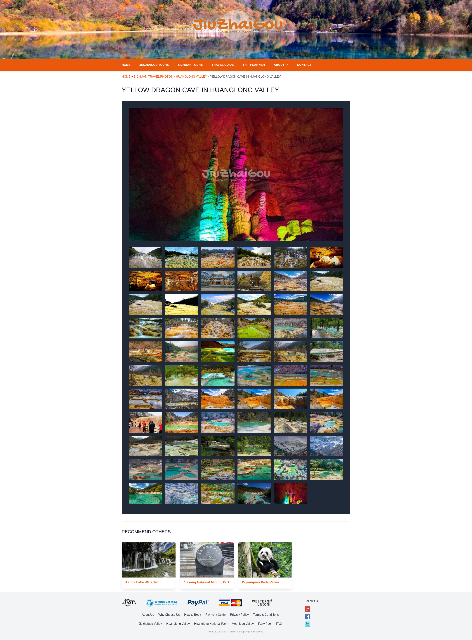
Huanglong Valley (191, 76)
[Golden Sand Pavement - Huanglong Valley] (290, 281)
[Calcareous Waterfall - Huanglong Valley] (218, 257)
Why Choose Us (169, 614)
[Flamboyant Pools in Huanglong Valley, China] (145, 469)
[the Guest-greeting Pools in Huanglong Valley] (290, 422)
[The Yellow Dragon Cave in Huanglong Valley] (145, 281)
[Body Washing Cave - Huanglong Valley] (218, 399)
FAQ (279, 623)
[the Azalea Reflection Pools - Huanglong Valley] (290, 351)
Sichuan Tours (190, 64)
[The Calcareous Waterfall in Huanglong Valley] (181, 257)
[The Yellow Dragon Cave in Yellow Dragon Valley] (181, 281)
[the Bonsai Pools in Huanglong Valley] (326, 328)
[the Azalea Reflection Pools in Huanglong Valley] (326, 351)
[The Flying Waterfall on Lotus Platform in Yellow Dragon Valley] (218, 328)
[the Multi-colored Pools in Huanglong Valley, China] (326, 375)
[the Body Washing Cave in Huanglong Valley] (290, 399)
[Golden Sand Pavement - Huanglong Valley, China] (254, 304)
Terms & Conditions (266, 614)
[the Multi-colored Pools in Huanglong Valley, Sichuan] (145, 399)
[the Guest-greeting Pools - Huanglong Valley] (145, 446)
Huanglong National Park (210, 623)
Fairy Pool (265, 623)
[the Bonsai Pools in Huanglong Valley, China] (218, 351)
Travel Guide (223, 64)
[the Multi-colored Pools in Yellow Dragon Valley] (181, 399)
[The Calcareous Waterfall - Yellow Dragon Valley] (254, 257)
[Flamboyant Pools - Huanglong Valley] (181, 493)
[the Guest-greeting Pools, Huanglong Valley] (254, 422)
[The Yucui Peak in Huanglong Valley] (326, 446)
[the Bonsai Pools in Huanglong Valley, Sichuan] (181, 351)
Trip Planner (254, 64)
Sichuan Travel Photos (153, 76)
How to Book (192, 614)
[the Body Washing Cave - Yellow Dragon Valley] (145, 422)
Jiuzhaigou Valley (150, 623)
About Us (148, 614)
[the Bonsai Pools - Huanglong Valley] (145, 351)
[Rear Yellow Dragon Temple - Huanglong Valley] (218, 281)
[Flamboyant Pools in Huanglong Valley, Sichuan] (181, 469)
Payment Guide (215, 614)
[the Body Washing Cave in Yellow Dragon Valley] (326, 399)
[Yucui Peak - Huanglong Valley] (290, 446)
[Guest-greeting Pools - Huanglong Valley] (218, 422)
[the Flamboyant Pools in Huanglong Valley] (290, 469)
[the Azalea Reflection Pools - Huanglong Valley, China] (145, 375)
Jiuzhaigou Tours (154, 64)
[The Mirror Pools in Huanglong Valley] (290, 328)
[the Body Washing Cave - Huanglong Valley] (254, 399)
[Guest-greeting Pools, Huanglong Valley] (181, 422)
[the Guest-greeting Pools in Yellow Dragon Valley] (326, 422)
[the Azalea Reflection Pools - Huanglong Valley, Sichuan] (181, 375)
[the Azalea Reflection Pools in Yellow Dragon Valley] (218, 375)
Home (126, 64)
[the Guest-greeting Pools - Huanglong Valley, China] (181, 446)
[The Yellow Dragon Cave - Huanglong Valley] (326, 257)
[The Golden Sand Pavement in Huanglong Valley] (181, 304)
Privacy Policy (239, 614)
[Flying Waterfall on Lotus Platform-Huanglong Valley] (145, 328)
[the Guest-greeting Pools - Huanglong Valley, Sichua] (218, 446)
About (279, 64)
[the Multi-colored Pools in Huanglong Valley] (290, 375)
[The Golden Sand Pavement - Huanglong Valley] (145, 304)
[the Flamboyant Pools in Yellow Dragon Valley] (218, 469)
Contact (304, 64)
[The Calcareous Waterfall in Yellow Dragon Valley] (290, 257)
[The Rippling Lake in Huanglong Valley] (254, 328)
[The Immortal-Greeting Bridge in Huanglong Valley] (254, 281)
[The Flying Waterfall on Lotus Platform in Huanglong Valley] (181, 328)
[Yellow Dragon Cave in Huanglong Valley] (236, 174)
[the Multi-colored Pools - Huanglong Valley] (254, 375)
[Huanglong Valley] (326, 281)
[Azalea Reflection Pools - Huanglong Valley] (254, 351)
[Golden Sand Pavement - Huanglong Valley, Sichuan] (326, 304)
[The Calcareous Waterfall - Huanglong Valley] (145, 257)
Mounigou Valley (243, 623)
